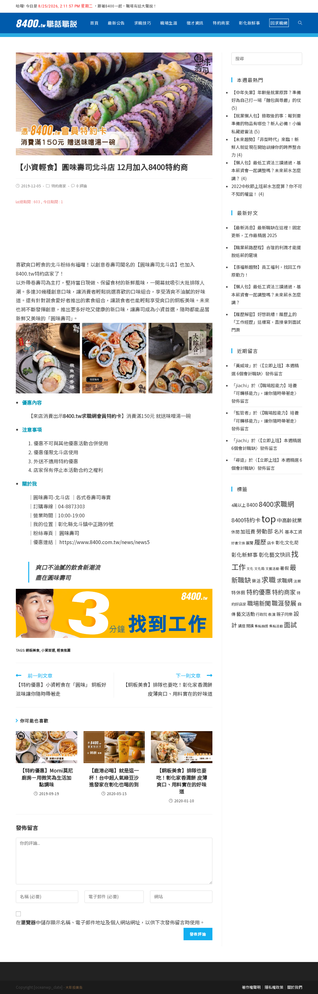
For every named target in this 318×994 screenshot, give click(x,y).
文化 (250, 568)
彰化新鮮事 (244, 554)
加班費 (247, 531)
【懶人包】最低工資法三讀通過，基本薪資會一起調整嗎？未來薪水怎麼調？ (266, 294)
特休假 (238, 592)
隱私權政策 (274, 987)
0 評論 (81, 185)
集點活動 (276, 626)
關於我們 (294, 987)
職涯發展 (284, 602)
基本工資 (293, 532)
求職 (268, 579)
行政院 (261, 614)
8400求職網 (276, 504)
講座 (241, 626)
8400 (252, 504)
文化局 (259, 568)
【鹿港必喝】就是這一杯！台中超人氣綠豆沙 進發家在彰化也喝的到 (115, 777)
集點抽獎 (261, 626)
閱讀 (250, 626)
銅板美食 (32, 650)
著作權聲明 (251, 987)
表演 (271, 614)
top (268, 518)
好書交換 (238, 543)
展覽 (249, 543)
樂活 (256, 581)
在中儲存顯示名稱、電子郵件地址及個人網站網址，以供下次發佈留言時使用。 (110, 922)
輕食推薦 (63, 650)
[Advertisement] (114, 233)
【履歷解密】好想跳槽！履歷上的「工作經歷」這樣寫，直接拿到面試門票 (266, 322)
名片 (279, 531)
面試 (290, 624)
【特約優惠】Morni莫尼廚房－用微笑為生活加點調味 (46, 777)
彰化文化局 (287, 542)
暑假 (284, 568)
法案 (297, 581)
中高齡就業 (289, 520)
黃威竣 (242, 365)
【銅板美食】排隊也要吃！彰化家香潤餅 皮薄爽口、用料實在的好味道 (181, 781)
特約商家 (58, 185)
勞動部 (264, 531)
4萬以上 (238, 505)
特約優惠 (258, 591)
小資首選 (48, 650)
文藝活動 (272, 568)
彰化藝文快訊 (274, 554)
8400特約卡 (246, 520)
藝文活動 (245, 613)
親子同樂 (284, 614)
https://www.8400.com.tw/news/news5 (104, 542)
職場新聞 (259, 603)
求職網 (285, 580)
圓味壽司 (69, 533)
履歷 (260, 541)
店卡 (271, 543)
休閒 (235, 532)
